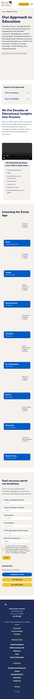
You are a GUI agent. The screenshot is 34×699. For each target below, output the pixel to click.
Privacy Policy (17, 628)
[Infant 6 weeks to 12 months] (27, 227)
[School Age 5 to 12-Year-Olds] (27, 410)
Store (17, 654)
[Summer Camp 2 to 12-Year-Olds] (27, 441)
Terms (16, 552)
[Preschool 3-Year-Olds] (27, 319)
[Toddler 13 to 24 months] (27, 258)
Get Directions (17, 585)
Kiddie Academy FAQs (17, 648)
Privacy (23, 552)
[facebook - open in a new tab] (16, 691)
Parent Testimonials (17, 657)
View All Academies (17, 644)
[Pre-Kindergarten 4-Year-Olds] (27, 351)
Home (4, 11)
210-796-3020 (17, 579)
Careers (17, 671)
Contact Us (17, 681)
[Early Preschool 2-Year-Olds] (27, 290)
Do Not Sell (17, 634)
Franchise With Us (17, 674)
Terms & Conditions (17, 631)
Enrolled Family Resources (17, 668)
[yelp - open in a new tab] (18, 691)
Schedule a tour (17, 574)
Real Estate (17, 677)
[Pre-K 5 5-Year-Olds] (27, 380)
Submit (6, 558)
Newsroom (17, 651)
